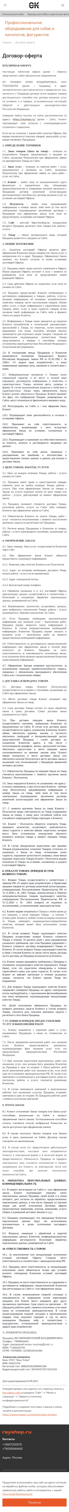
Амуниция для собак (13, 14)
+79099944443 (12, 1449)
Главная (6, 42)
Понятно (34, 1502)
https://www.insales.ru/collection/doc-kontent (29, 1414)
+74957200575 (12, 1444)
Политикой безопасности (17, 1494)
